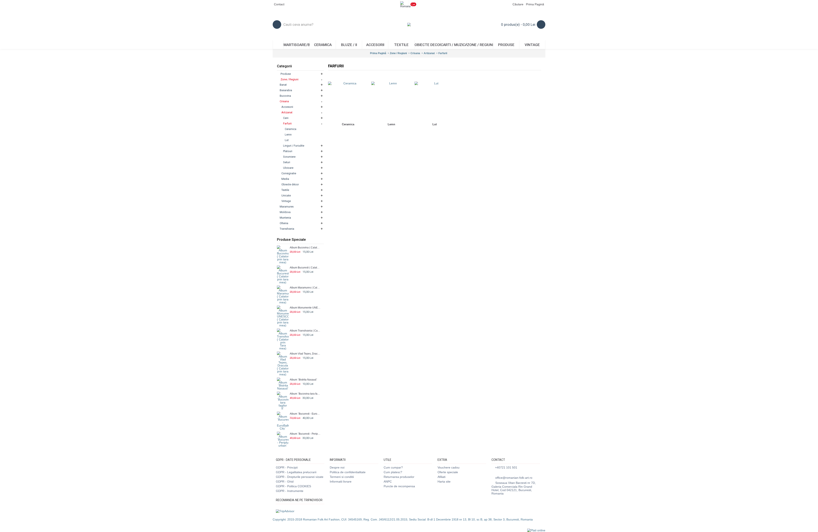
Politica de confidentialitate (348, 472)
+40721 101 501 (506, 467)
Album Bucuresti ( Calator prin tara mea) (305, 267)
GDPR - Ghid (285, 481)
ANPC (388, 481)
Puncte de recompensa (399, 486)
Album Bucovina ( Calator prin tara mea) (305, 247)
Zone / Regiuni (398, 53)
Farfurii (442, 53)
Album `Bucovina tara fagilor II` (305, 393)
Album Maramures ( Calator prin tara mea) (305, 287)
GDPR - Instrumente (289, 491)
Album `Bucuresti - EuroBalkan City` (305, 413)
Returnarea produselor (399, 477)
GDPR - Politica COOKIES (293, 486)
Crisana (415, 53)
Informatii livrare (340, 481)
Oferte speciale (448, 472)
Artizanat (429, 53)
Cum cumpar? (393, 467)
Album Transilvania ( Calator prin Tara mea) (305, 330)
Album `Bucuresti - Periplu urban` (305, 433)
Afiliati (441, 477)
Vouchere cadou (448, 467)
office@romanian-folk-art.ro (513, 477)
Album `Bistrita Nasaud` (303, 379)
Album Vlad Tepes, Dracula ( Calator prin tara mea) (305, 353)
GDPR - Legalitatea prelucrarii (296, 472)
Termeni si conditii (342, 477)
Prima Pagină (378, 53)
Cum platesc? (393, 472)
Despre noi (337, 467)
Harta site (444, 481)
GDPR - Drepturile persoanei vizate (299, 477)
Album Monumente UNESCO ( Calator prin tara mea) (305, 307)
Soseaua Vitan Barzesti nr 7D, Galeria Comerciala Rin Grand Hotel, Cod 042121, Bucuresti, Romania (513, 488)
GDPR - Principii (287, 467)
